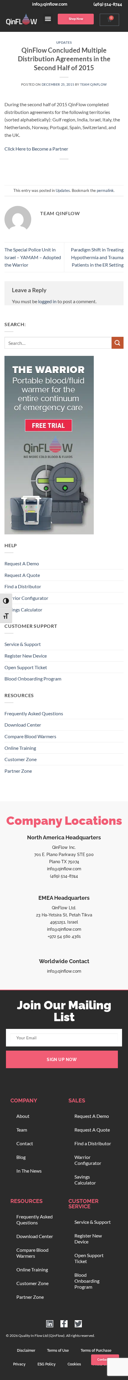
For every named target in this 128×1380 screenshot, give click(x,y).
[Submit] (118, 342)
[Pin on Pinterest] (80, 169)
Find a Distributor (22, 586)
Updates (64, 42)
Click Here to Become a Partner (36, 148)
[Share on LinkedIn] (91, 169)
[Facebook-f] (64, 1323)
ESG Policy (47, 1364)
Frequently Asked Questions (33, 713)
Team (21, 1129)
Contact (24, 1143)
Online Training (20, 748)
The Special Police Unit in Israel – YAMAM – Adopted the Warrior (32, 257)
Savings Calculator (23, 609)
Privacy (19, 1364)
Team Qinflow (93, 84)
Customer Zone (20, 759)
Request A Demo (21, 563)
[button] (48, 19)
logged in (47, 301)
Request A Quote (22, 575)
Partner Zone (18, 771)
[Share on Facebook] (48, 169)
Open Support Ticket (25, 667)
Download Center (22, 724)
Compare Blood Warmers (30, 736)
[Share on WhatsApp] (37, 169)
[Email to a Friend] (69, 169)
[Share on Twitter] (58, 169)
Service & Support (22, 644)
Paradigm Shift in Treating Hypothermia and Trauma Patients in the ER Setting (97, 257)
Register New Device (25, 655)
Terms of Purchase (96, 1350)
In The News (29, 1171)
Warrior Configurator (26, 598)
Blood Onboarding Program (32, 678)
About (22, 1116)
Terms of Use (58, 1350)
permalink (105, 190)
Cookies (74, 1364)
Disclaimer (26, 1350)
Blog (21, 1157)
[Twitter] (78, 1323)
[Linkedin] (49, 1323)
